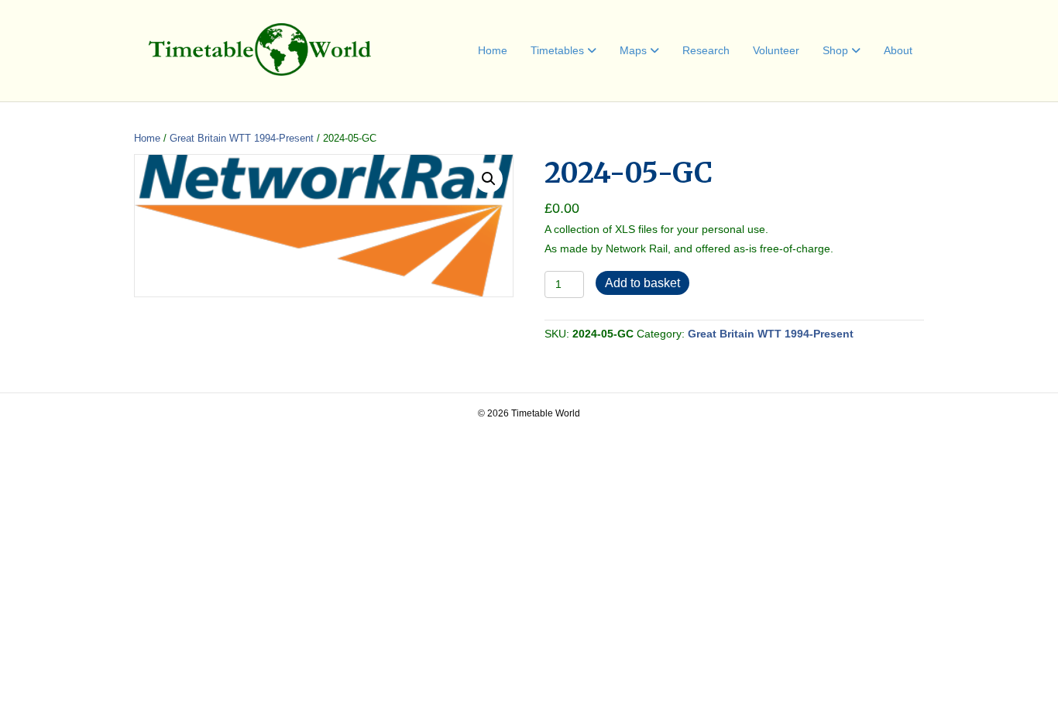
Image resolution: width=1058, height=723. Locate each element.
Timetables (557, 50)
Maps (633, 50)
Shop (835, 50)
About (898, 50)
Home (492, 50)
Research (706, 50)
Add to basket (642, 283)
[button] (489, 179)
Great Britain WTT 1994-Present (242, 138)
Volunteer (776, 50)
